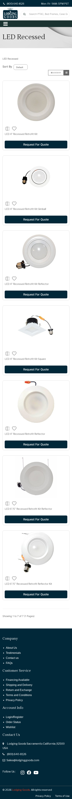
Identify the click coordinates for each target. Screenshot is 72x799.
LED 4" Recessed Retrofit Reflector (25, 433)
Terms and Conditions (19, 695)
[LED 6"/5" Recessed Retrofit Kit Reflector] (36, 477)
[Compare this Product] (7, 128)
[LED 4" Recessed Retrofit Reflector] (36, 402)
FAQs (9, 663)
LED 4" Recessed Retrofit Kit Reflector (27, 283)
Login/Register (14, 717)
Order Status (13, 722)
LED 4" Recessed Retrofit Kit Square (25, 358)
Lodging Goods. (21, 789)
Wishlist (10, 727)
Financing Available (17, 679)
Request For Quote (36, 144)
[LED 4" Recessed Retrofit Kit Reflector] (36, 252)
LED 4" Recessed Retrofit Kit (21, 134)
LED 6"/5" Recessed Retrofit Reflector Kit (28, 583)
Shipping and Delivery (19, 685)
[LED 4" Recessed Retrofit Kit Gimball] (36, 177)
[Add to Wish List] (14, 128)
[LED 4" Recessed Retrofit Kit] (36, 102)
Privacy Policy (14, 700)
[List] (66, 72)
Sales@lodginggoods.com (23, 760)
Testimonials (13, 652)
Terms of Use (62, 795)
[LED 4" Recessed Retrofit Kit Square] (36, 327)
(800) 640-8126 (16, 754)
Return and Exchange (19, 690)
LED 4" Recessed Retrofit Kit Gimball (25, 209)
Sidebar (57, 73)
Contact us (12, 657)
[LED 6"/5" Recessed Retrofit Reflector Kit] (36, 552)
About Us (11, 647)
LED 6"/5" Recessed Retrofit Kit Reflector (28, 508)
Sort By (7, 66)
